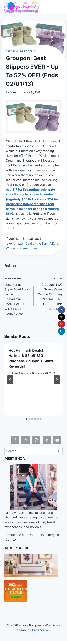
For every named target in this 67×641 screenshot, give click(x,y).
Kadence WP (41, 630)
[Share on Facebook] (61, 309)
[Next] (57, 379)
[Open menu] (59, 7)
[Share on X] (61, 316)
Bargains (12, 51)
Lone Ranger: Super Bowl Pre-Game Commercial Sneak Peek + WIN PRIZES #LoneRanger (16, 296)
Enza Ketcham (20, 373)
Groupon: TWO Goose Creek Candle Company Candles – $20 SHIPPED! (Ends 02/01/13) (50, 294)
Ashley (13, 92)
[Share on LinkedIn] (61, 331)
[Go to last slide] (10, 379)
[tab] (26, 419)
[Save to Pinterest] (61, 324)
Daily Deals (28, 51)
